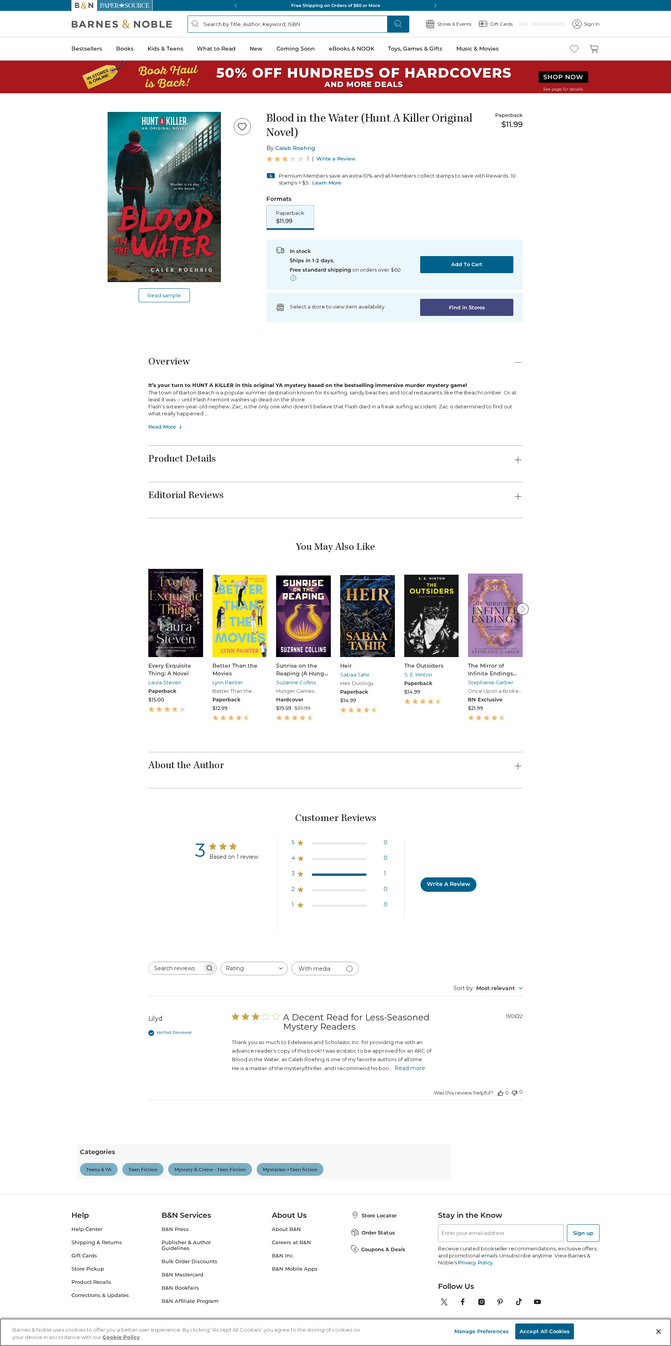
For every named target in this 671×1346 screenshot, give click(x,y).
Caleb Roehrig (295, 148)
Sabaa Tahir (355, 675)
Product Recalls (91, 1316)
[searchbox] (175, 969)
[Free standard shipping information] (293, 278)
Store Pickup (87, 1303)
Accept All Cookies (545, 1331)
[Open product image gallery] (164, 197)
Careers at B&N (291, 1277)
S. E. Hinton (418, 675)
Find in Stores (467, 308)
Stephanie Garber (490, 683)
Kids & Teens (165, 48)
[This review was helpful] (500, 1093)
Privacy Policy (475, 1297)
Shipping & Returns (96, 1277)
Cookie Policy (121, 1337)
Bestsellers (86, 48)
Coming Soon (295, 48)
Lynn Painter (227, 683)
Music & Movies (477, 48)
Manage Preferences (481, 1331)
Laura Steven (164, 683)
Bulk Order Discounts (189, 1296)
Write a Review (336, 159)
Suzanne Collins (296, 683)
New (256, 48)
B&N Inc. (283, 1290)
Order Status (378, 1267)
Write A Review (448, 884)
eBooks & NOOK (351, 48)
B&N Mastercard (182, 1309)
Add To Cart (466, 265)
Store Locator (379, 1250)
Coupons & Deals (383, 1283)
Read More (162, 427)
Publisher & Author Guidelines (186, 1279)
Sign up (583, 1267)
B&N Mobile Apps (295, 1303)
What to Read (216, 48)
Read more (410, 1068)
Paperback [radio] (290, 217)
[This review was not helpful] (514, 1093)
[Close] (658, 1331)
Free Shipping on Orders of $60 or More (327, 5)
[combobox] (254, 969)
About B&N (286, 1263)
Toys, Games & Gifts (415, 48)
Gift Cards (84, 1290)
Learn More (326, 183)
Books (125, 48)
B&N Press (175, 1263)
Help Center (87, 1263)
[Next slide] (522, 609)
